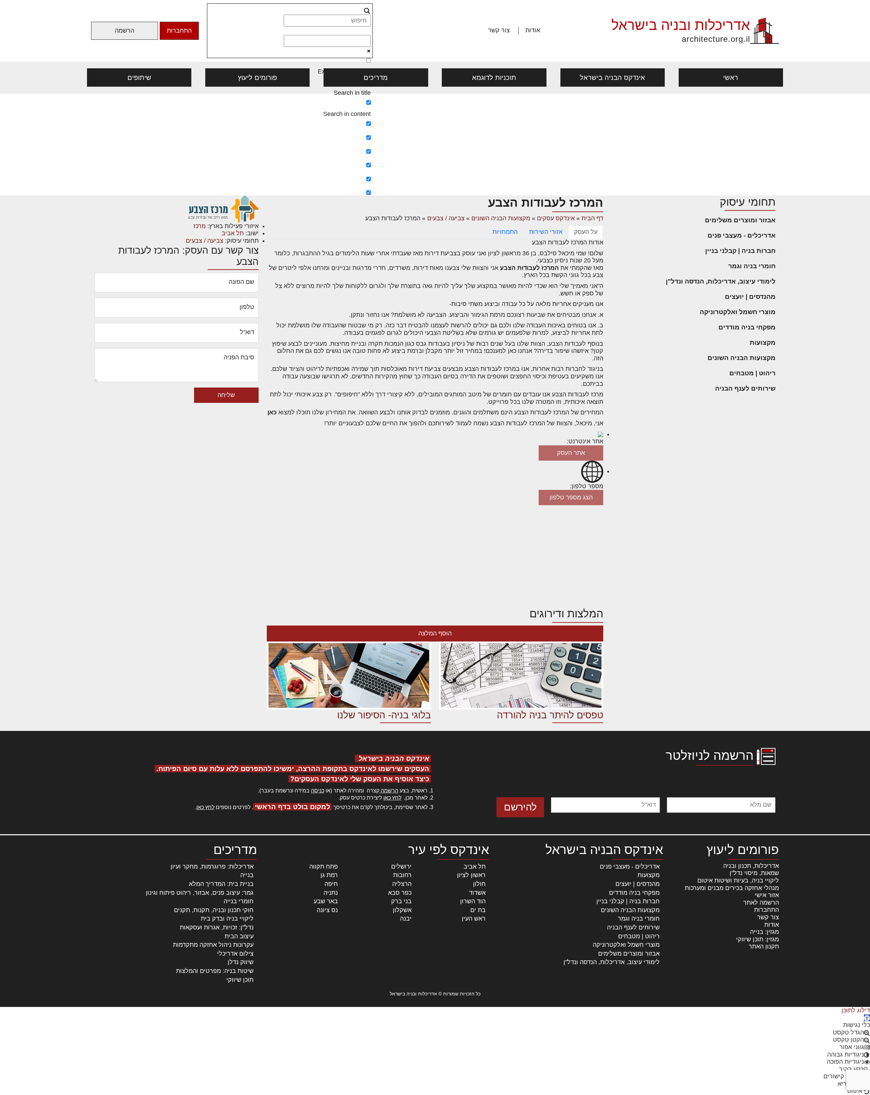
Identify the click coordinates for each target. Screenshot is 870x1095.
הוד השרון (473, 901)
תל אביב (233, 233)
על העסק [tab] (585, 231)
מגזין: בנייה (764, 931)
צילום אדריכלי (235, 953)
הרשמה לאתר (761, 902)
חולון (479, 883)
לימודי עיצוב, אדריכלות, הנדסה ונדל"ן (721, 281)
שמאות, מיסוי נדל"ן (754, 873)
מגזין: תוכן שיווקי (757, 939)
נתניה (331, 892)
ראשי (730, 77)
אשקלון (402, 910)
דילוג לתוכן (855, 1010)
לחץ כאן (392, 798)
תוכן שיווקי (240, 979)
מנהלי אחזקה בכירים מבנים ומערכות (732, 888)
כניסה (317, 790)
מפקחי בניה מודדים (747, 327)
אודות (532, 30)
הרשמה (124, 30)
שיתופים (139, 77)
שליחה (226, 395)
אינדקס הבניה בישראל (612, 77)
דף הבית (592, 218)
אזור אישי (767, 895)
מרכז (199, 226)
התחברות (179, 30)
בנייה (247, 875)
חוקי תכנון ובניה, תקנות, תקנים (214, 910)
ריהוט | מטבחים (752, 373)
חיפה (331, 883)
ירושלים (401, 866)
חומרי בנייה (239, 901)
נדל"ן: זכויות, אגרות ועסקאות (217, 927)
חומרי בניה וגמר (752, 266)
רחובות (402, 875)
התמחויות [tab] (505, 231)
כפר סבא (400, 892)
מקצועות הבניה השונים (742, 357)
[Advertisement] (435, 144)
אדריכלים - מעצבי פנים (742, 235)
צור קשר (499, 30)
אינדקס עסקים (556, 218)
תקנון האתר (764, 946)
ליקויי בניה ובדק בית (227, 918)
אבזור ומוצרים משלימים (740, 220)
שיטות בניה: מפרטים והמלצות (215, 971)
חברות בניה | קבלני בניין (740, 250)
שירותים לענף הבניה (745, 388)
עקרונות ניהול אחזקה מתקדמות (213, 944)
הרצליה (402, 883)
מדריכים (376, 77)
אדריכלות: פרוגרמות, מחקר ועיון (212, 866)
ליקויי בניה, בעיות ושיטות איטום (738, 880)
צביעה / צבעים (446, 218)
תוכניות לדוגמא (494, 77)
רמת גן (329, 875)
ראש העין (474, 918)
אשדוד (477, 892)
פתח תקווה (323, 866)
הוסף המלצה (435, 633)
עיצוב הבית (239, 936)
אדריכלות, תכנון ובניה (751, 865)
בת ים (478, 910)
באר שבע (326, 901)
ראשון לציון (471, 875)
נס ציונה (327, 910)
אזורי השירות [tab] (545, 231)
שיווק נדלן (241, 962)
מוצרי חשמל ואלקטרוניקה (738, 311)
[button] (867, 1017)
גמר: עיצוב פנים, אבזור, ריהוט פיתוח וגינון (200, 892)
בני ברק (401, 901)
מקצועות (763, 342)
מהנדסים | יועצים (750, 296)
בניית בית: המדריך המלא (221, 883)
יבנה (406, 918)
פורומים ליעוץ (257, 77)
